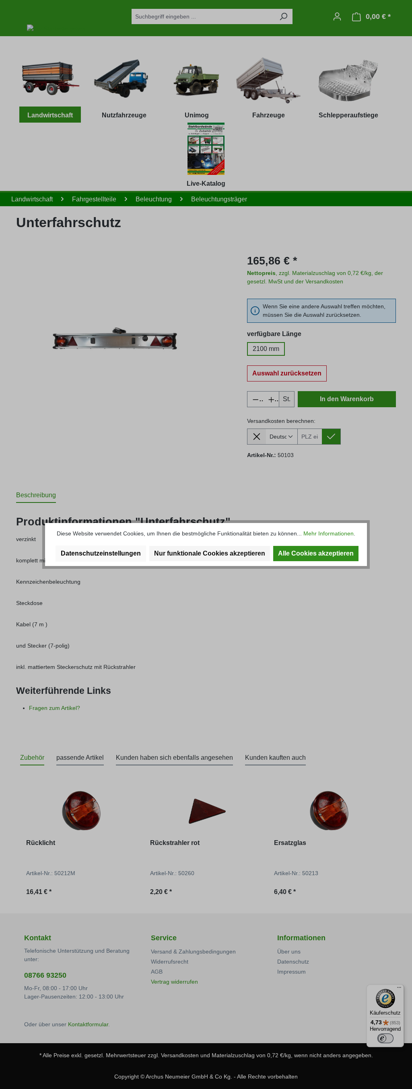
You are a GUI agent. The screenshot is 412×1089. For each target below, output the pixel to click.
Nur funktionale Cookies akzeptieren (209, 553)
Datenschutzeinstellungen (101, 553)
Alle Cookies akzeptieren (316, 553)
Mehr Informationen (328, 533)
